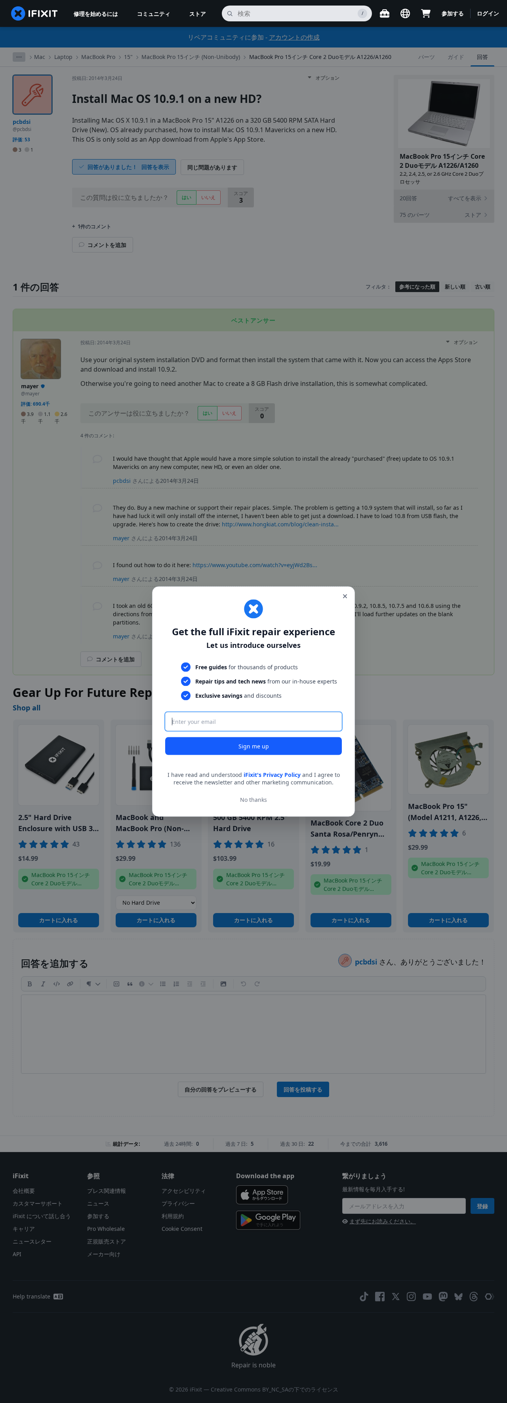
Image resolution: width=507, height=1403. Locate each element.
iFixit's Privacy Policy (272, 774)
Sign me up (253, 746)
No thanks (253, 799)
